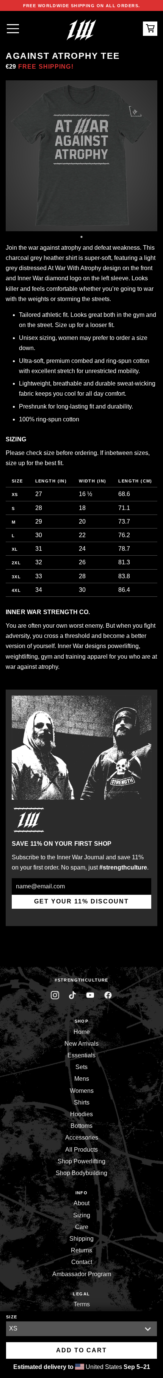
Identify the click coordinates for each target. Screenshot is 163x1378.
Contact (81, 1262)
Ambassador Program (81, 1274)
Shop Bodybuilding (81, 1173)
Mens (81, 1078)
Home (82, 1032)
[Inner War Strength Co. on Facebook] (90, 995)
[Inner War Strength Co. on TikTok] (72, 995)
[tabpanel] (81, 155)
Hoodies (81, 1114)
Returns (81, 1250)
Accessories (81, 1137)
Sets (81, 1067)
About (81, 1203)
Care (81, 1227)
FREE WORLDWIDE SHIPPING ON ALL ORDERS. (81, 5)
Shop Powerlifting (81, 1161)
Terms (82, 1304)
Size (11, 1317)
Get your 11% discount (81, 901)
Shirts (81, 1102)
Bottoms (81, 1126)
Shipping (81, 1238)
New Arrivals (81, 1043)
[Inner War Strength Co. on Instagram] (55, 995)
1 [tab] (81, 237)
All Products (81, 1149)
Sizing (81, 1215)
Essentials (81, 1055)
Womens (82, 1091)
